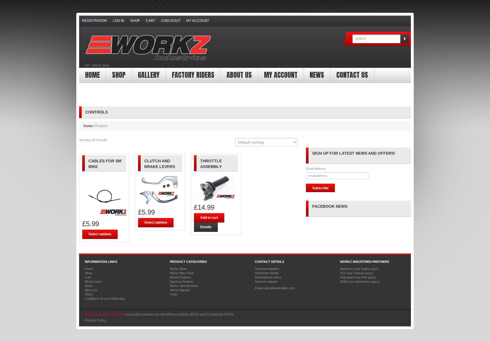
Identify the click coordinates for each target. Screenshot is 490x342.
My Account (197, 21)
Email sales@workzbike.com (275, 288)
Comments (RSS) (220, 314)
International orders (268, 277)
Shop (135, 21)
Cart (150, 21)
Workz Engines (180, 277)
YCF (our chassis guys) (356, 273)
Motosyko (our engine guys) (359, 268)
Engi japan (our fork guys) (358, 277)
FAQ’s (89, 294)
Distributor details (267, 273)
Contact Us (352, 75)
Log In (118, 21)
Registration (94, 21)
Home (92, 75)
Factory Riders (193, 75)
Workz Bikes (178, 268)
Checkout (170, 21)
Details (206, 227)
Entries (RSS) (188, 314)
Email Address (316, 168)
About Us (239, 75)
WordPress (168, 314)
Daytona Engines (181, 281)
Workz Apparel (180, 290)
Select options (99, 234)
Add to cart (209, 218)
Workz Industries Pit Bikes (104, 314)
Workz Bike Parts (182, 273)
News (317, 75)
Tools (173, 294)
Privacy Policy (95, 320)
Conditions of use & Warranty (105, 298)
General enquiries (267, 268)
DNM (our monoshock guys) (359, 281)
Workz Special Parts (184, 286)
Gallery (149, 75)
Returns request (266, 281)
